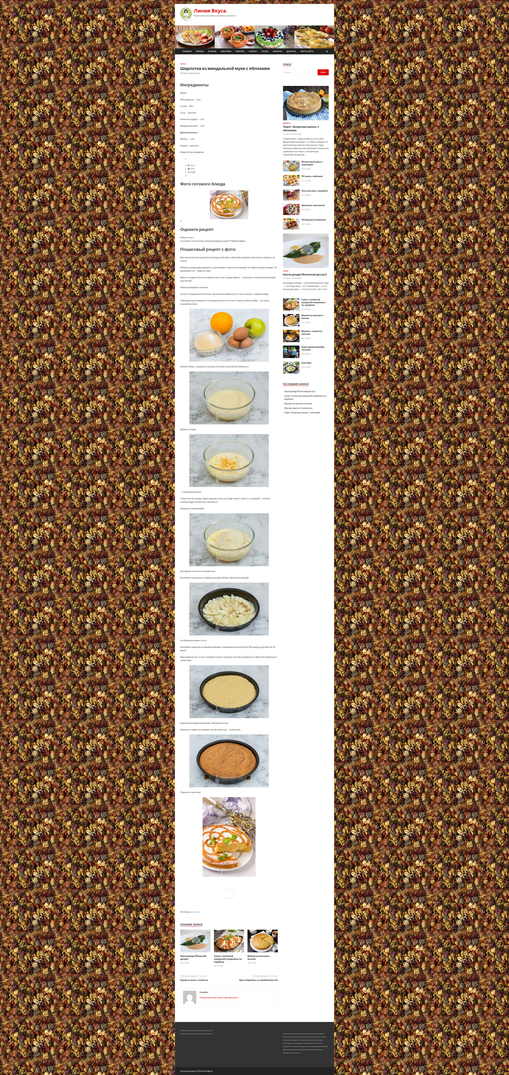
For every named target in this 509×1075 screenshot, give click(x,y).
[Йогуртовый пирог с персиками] (291, 170)
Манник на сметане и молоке (298, 403)
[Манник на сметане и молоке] (262, 953)
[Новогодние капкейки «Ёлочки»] (291, 357)
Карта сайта (306, 51)
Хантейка (306, 363)
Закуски (240, 51)
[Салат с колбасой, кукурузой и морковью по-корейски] (229, 953)
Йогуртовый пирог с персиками (312, 163)
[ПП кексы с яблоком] (291, 185)
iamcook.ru (195, 912)
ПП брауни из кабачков (314, 219)
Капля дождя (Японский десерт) (305, 274)
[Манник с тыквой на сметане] (291, 341)
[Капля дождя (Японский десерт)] (195, 953)
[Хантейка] (291, 373)
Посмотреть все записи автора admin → (220, 997)
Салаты (253, 51)
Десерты (291, 51)
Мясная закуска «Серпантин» (298, 408)
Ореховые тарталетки (313, 205)
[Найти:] (306, 72)
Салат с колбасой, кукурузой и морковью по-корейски (228, 959)
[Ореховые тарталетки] (291, 214)
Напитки (277, 51)
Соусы (264, 51)
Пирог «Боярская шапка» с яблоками (302, 412)
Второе (212, 51)
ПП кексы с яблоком (312, 176)
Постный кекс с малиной (315, 191)
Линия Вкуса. (210, 10)
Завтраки (226, 51)
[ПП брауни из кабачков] (291, 228)
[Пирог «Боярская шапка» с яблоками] (306, 120)
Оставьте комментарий (190, 73)
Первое (200, 51)
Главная (187, 51)
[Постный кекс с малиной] (291, 199)
